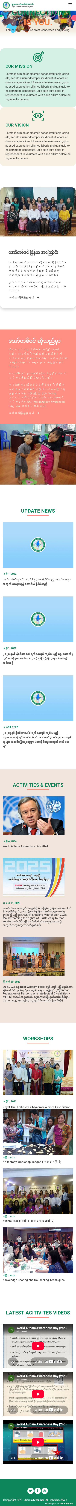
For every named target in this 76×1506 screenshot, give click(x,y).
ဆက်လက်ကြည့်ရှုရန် (21, 297)
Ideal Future (66, 1503)
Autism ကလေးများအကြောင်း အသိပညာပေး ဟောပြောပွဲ (28, 1221)
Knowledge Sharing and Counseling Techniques (34, 1280)
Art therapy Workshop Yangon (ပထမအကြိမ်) (32, 1162)
